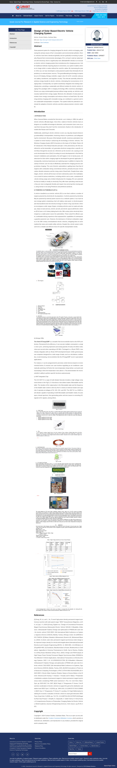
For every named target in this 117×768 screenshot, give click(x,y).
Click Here (97, 58)
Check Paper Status (27, 2)
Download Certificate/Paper (41, 2)
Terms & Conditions (40, 748)
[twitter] (100, 2)
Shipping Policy (39, 746)
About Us (18, 16)
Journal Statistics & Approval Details (97, 6)
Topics (83, 16)
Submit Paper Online (109, 765)
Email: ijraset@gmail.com (87, 1)
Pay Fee (76, 16)
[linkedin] (103, 2)
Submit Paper (17, 2)
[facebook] (96, 2)
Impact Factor (38, 16)
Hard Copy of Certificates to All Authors (94, 11)
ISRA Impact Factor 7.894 (72, 11)
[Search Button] (90, 753)
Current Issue (84, 745)
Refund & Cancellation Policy (42, 744)
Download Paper (97, 44)
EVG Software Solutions (90, 766)
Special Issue (95, 745)
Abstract (12, 34)
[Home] (13, 15)
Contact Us (57, 2)
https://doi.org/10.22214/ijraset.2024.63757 (51, 40)
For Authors (59, 16)
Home (11, 2)
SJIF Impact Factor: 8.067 (54, 11)
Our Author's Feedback (101, 9)
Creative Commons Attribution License (60, 718)
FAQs (51, 2)
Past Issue (69, 16)
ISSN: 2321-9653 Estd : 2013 (101, 16)
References (13, 43)
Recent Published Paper (100, 7)
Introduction (13, 38)
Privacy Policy (38, 742)
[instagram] (106, 2)
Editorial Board (27, 16)
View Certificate (44, 42)
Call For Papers (49, 16)
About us (78, 742)
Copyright (13, 47)
